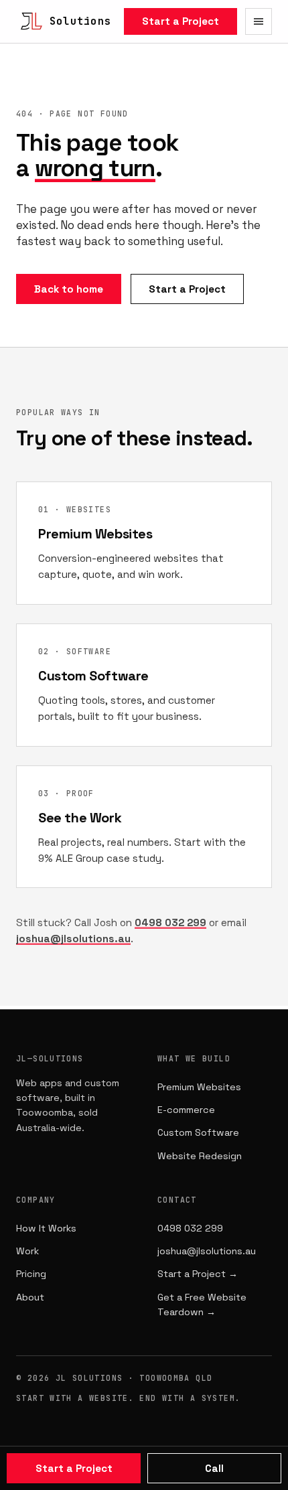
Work (27, 1251)
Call (214, 1468)
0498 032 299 (170, 922)
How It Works (46, 1228)
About (30, 1297)
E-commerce (186, 1110)
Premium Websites (199, 1087)
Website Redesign (199, 1156)
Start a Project (180, 21)
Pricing (31, 1274)
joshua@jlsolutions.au (73, 938)
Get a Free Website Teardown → (201, 1304)
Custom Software (198, 1132)
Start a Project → (197, 1274)
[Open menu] (258, 21)
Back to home (68, 289)
